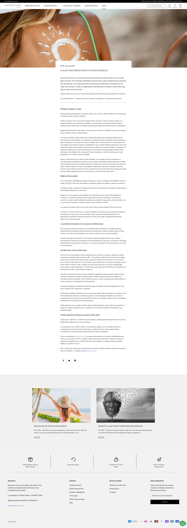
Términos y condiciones (117, 485)
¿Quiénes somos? (75, 485)
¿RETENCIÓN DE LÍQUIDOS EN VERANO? (50, 426)
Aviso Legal (73, 496)
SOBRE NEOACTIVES (32, 6)
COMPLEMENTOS (50, 6)
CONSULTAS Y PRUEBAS (71, 6)
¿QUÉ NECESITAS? (91, 6)
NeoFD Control (81, 336)
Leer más (37, 437)
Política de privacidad (76, 499)
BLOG (104, 6)
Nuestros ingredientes (77, 492)
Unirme (165, 502)
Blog (71, 503)
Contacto (112, 492)
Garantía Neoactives (76, 489)
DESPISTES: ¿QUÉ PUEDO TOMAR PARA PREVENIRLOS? (120, 426)
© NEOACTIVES (12, 521)
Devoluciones (114, 489)
